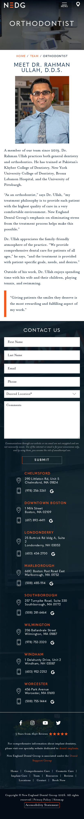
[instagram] (32, 723)
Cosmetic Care (65, 771)
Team (34, 56)
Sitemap (58, 799)
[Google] (52, 491)
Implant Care (19, 775)
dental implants (68, 748)
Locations (25, 780)
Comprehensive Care (37, 771)
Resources (52, 775)
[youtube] (45, 723)
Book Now (58, 780)
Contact (41, 780)
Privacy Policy (42, 799)
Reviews (68, 775)
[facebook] (22, 723)
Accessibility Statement (42, 805)
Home (20, 56)
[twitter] (58, 723)
